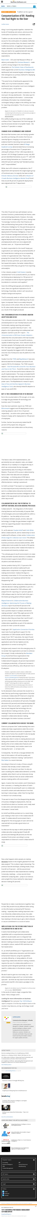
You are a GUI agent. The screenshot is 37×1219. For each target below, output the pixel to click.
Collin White (30, 530)
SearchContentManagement (11, 677)
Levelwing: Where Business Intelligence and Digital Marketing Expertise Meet (14, 1101)
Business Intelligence (8, 12)
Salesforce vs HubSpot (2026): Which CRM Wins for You (16, 1055)
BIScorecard (5, 408)
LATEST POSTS (5, 1050)
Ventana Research (24, 62)
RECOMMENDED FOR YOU (9, 1068)
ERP (19, 1162)
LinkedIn (6, 1195)
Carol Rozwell (13, 675)
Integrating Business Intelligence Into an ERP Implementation (21, 1125)
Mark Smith (5, 60)
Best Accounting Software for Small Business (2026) (15, 1053)
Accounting (5, 1162)
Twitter (6, 1191)
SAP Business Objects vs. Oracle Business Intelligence (21, 1140)
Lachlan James (5, 24)
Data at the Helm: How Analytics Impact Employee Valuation (20, 1133)
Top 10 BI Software (26, 1001)
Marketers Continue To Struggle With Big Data (13, 1080)
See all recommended (6, 1117)
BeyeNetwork (23, 359)
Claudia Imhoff (18, 530)
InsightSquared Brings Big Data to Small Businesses (14, 1090)
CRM (3, 1166)
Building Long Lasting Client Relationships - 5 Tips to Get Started (15, 1113)
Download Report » (6, 1214)
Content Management (7, 1168)
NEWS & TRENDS (11, 6)
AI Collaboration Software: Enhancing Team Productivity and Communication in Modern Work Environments (17, 1058)
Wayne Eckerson (6, 601)
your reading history (10, 1070)
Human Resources (23, 1164)
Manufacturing (22, 1166)
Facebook (6, 1193)
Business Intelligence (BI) (27, 70)
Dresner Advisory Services (9, 176)
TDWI (14, 359)
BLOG (3, 6)
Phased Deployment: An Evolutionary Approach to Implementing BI (20, 1148)
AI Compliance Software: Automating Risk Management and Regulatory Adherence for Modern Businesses (17, 1061)
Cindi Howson (21, 272)
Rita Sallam (5, 760)
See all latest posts (6, 1064)
